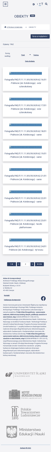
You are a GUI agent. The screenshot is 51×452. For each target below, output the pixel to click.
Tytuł (23, 55)
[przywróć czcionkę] (40, 4)
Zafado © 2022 (25, 448)
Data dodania (30, 61)
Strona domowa (15, 27)
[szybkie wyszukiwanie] (46, 4)
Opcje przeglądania (39, 36)
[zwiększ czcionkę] (42, 4)
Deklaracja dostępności (12, 300)
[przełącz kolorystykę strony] (33, 4)
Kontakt (7, 295)
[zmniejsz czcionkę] (37, 4)
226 (41, 264)
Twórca (36, 55)
